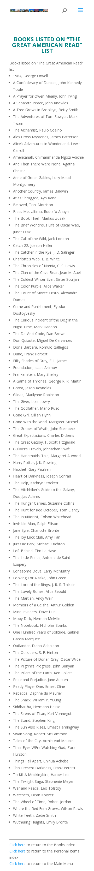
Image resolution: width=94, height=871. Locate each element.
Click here (17, 844)
